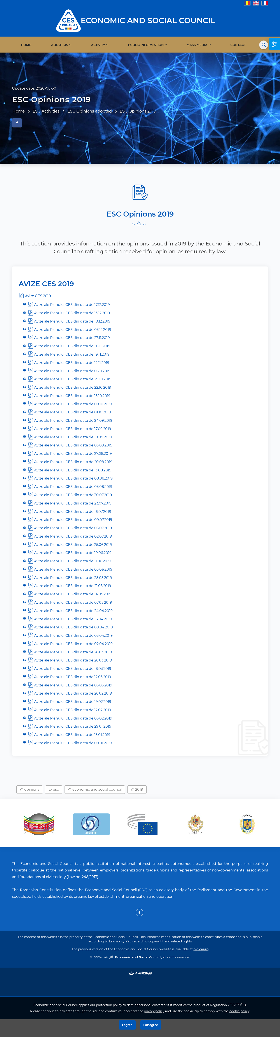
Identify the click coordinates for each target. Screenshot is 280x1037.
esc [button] (55, 789)
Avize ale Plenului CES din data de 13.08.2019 (72, 470)
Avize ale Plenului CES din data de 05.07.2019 (73, 528)
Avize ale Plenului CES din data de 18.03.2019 (72, 669)
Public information (146, 45)
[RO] (247, 3)
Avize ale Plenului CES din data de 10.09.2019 (73, 437)
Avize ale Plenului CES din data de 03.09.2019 (73, 445)
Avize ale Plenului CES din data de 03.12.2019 (72, 330)
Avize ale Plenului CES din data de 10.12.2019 (72, 321)
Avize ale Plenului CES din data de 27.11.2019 (72, 338)
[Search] (263, 45)
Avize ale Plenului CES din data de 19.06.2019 (73, 553)
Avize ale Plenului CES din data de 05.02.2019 (73, 718)
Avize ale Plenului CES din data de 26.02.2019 (73, 693)
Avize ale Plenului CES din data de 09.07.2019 (73, 520)
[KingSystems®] (140, 973)
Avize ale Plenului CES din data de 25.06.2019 (73, 545)
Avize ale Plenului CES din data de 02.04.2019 (73, 644)
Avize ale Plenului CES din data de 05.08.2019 (73, 487)
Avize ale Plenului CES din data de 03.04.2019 (73, 635)
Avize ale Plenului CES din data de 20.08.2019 (73, 462)
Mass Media (197, 45)
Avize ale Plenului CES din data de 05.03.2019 (73, 685)
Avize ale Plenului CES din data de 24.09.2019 (73, 420)
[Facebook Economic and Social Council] (139, 912)
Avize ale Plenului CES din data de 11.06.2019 (72, 561)
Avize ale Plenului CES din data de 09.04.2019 (73, 627)
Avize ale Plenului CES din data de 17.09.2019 (72, 429)
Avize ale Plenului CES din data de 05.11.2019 (72, 371)
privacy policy (154, 1011)
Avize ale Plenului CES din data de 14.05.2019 (73, 594)
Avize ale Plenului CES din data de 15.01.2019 (72, 735)
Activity (98, 45)
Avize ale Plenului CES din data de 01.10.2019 (72, 412)
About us (59, 45)
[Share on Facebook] (17, 122)
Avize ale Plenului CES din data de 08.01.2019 (73, 743)
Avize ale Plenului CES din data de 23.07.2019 (73, 503)
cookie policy (239, 1011)
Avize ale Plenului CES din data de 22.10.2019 (72, 387)
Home (26, 45)
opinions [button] (31, 789)
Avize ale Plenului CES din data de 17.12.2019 (72, 305)
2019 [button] (138, 789)
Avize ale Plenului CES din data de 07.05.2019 (73, 602)
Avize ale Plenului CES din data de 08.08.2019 (73, 478)
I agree (127, 1025)
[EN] (256, 3)
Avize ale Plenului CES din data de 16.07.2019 (72, 512)
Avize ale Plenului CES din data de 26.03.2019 (73, 660)
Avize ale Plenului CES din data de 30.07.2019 (73, 495)
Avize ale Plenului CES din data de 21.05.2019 (72, 586)
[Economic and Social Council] (68, 20)
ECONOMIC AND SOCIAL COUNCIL (148, 20)
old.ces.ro (201, 949)
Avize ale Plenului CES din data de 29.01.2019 (72, 726)
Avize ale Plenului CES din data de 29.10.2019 (72, 379)
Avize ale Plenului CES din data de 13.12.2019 (72, 313)
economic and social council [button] (97, 789)
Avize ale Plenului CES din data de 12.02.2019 (72, 710)
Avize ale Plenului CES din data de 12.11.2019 (71, 363)
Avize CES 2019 (38, 296)
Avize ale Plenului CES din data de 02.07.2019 (73, 536)
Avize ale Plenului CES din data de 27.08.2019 (73, 453)
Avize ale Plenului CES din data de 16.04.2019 (73, 619)
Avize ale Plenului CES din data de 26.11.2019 (72, 346)
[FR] (264, 3)
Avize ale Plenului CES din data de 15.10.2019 (72, 396)
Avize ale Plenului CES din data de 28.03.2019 (73, 652)
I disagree (150, 1025)
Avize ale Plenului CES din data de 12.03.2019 (72, 677)
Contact (238, 45)
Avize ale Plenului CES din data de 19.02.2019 (72, 702)
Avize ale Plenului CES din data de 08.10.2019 (73, 404)
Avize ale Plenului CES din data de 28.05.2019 (73, 578)
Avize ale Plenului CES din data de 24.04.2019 (73, 611)
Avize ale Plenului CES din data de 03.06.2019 (73, 569)
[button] (274, 44)
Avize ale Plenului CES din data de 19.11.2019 (72, 354)
